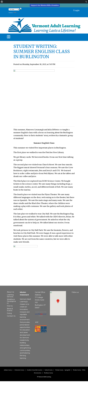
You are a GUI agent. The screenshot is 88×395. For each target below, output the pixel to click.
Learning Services (10, 296)
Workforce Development (11, 301)
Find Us (10, 306)
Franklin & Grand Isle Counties (34, 370)
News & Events (10, 310)
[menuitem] (2, 1)
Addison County (8, 370)
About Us (10, 292)
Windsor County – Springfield (62, 370)
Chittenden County (19, 370)
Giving (9, 313)
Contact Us (11, 316)
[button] (58, 301)
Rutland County (49, 370)
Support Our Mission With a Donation (45, 5)
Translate (21, 12)
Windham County (48, 373)
